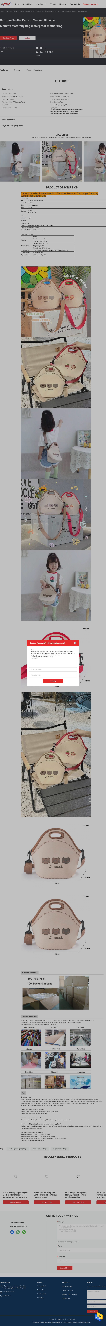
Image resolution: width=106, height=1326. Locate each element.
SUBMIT (53, 681)
